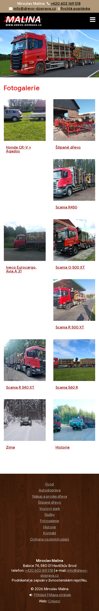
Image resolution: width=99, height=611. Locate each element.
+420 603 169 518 (65, 3)
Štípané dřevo (68, 147)
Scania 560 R (67, 387)
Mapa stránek (60, 595)
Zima (10, 447)
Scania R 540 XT (20, 387)
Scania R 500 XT (70, 327)
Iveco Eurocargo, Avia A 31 (21, 269)
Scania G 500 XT (70, 267)
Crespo (54, 601)
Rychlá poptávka (75, 8)
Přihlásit (40, 595)
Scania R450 (66, 207)
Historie (63, 447)
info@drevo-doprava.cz (34, 8)
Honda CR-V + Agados (18, 149)
